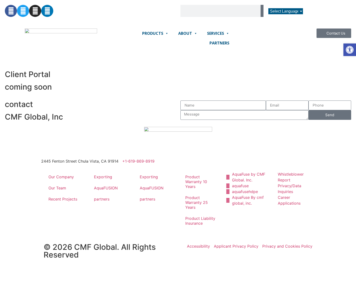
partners (219, 43)
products (152, 33)
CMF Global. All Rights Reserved (100, 250)
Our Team (57, 188)
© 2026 (59, 247)
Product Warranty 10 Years (196, 181)
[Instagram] (35, 11)
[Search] (262, 11)
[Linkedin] (47, 11)
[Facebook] (11, 11)
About (185, 33)
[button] (349, 49)
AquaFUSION (106, 188)
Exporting (103, 176)
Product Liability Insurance (200, 221)
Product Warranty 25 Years (196, 202)
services (215, 33)
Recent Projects (62, 199)
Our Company (61, 176)
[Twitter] (23, 11)
